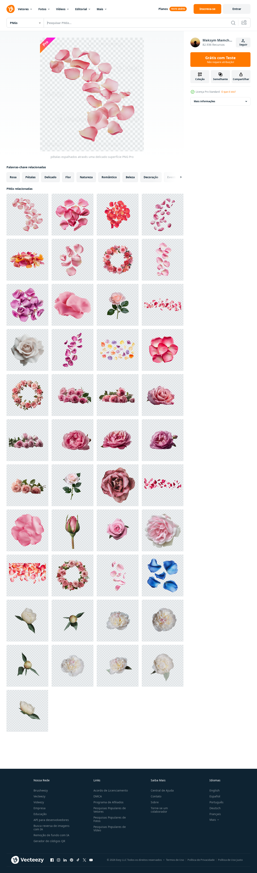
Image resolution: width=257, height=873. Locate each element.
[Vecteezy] (11, 9)
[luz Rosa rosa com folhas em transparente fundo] (72, 485)
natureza (86, 177)
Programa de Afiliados (108, 802)
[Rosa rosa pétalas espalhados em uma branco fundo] (162, 215)
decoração (151, 177)
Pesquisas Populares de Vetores (109, 809)
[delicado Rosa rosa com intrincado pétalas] (118, 485)
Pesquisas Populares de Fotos (109, 819)
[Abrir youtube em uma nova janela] (91, 859)
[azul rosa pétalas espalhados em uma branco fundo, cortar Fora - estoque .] (162, 575)
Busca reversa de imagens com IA (51, 827)
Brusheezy (41, 790)
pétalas (30, 177)
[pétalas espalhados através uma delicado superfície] (27, 215)
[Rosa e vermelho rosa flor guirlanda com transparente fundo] (118, 260)
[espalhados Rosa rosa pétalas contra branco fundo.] (118, 215)
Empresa (40, 808)
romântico (109, 177)
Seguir (243, 44)
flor (68, 177)
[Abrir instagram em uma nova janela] (58, 859)
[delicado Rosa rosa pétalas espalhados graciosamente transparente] (162, 260)
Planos (163, 9)
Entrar (236, 9)
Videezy (39, 802)
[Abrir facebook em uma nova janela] (52, 859)
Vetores (23, 9)
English (214, 790)
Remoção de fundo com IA (51, 835)
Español (214, 796)
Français (215, 814)
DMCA (97, 796)
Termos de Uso (175, 860)
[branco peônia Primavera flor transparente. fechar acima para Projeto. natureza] (118, 621)
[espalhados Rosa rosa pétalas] (118, 575)
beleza (130, 177)
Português (216, 802)
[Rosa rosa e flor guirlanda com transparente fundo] (72, 575)
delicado (50, 177)
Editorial (81, 9)
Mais (100, 9)
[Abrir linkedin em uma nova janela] (65, 859)
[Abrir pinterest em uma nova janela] (71, 859)
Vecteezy (39, 796)
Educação (40, 814)
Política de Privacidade (201, 860)
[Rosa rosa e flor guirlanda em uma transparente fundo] (27, 395)
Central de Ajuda (162, 790)
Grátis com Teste (220, 59)
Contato (156, 796)
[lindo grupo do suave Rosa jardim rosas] (162, 530)
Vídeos (60, 9)
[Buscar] (233, 22)
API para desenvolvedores (51, 820)
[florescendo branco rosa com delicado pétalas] (27, 350)
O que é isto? (228, 91)
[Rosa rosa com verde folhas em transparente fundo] (118, 305)
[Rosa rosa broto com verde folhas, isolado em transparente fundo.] (72, 530)
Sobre (155, 802)
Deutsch (215, 808)
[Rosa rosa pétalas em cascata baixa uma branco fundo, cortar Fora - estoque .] (72, 350)
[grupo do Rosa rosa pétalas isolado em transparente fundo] (162, 350)
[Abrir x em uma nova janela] (84, 859)
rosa (13, 177)
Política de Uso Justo (230, 860)
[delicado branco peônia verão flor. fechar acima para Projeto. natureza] (27, 666)
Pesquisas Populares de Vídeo (109, 828)
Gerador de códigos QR (49, 841)
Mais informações (204, 101)
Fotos (42, 9)
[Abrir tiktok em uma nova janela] (78, 859)
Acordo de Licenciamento (110, 790)
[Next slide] (177, 177)
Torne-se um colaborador (159, 809)
